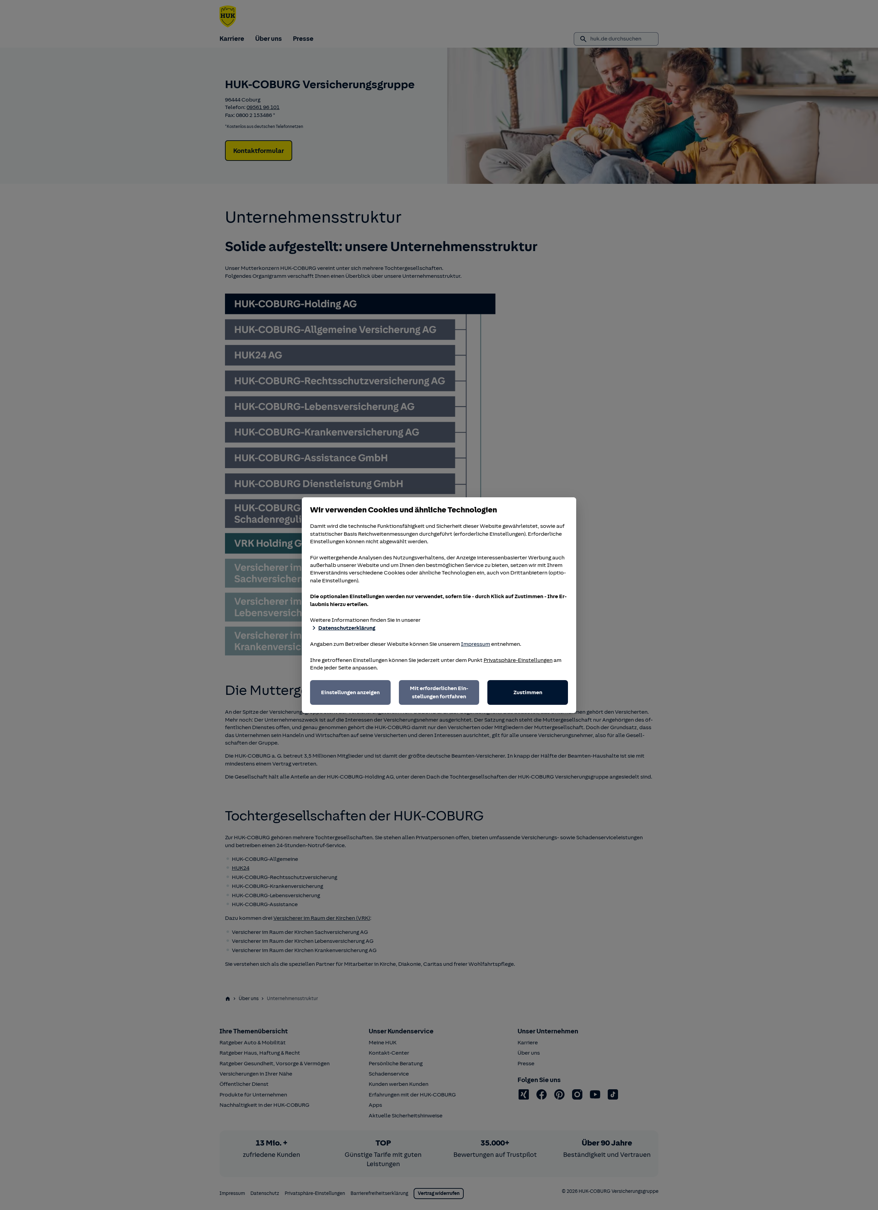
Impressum (475, 644)
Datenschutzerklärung (346, 628)
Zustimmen (527, 692)
